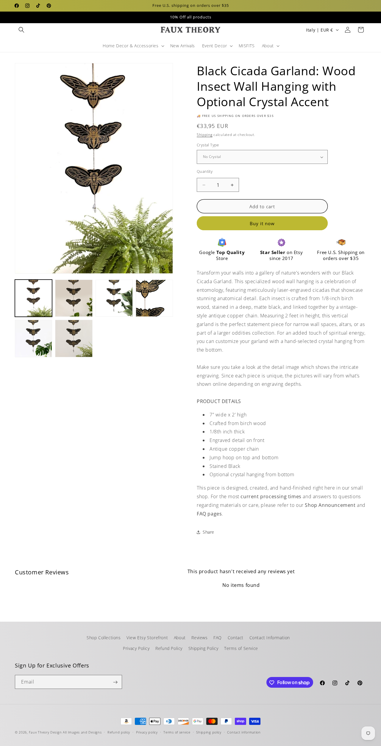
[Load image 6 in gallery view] (73, 338)
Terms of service (176, 732)
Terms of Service (241, 648)
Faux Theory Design (45, 732)
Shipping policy (208, 732)
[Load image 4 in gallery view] (154, 298)
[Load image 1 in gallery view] (33, 298)
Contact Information (269, 637)
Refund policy (118, 732)
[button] (21, 29)
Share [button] (208, 532)
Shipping (205, 134)
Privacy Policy (136, 648)
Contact (235, 637)
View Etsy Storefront (147, 637)
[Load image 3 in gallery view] (114, 298)
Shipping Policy (203, 648)
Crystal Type (208, 145)
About (180, 637)
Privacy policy (147, 732)
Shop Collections (104, 637)
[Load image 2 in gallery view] (73, 298)
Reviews (199, 637)
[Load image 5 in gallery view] (33, 338)
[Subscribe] (115, 682)
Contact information (243, 732)
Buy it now (262, 224)
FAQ (217, 637)
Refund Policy (168, 648)
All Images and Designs (82, 732)
